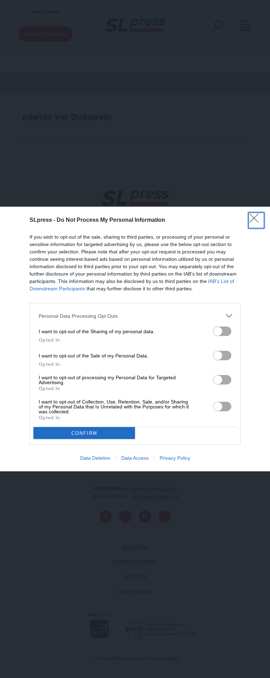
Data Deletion (95, 458)
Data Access (135, 458)
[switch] (222, 331)
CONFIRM (84, 433)
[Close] (256, 220)
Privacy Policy (175, 458)
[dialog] (135, 339)
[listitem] (135, 315)
